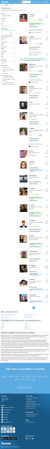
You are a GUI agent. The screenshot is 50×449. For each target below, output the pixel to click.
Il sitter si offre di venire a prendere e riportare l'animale (9, 83)
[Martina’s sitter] (34, 166)
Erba (2, 329)
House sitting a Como (5, 318)
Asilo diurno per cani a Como (31, 314)
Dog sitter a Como (28, 315)
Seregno (3, 323)
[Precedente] (31, 307)
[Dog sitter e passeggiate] (34, 105)
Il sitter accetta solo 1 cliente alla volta (9, 80)
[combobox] (9, 16)
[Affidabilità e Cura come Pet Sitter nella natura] (34, 73)
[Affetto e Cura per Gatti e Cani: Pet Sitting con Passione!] (34, 241)
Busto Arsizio (27, 326)
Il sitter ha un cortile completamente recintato (8, 76)
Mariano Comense (28, 329)
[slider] (1, 30)
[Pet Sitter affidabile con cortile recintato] (34, 92)
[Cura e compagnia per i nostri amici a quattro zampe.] (34, 118)
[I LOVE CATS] (34, 23)
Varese (26, 324)
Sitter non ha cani (6, 67)
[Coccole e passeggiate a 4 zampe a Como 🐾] (34, 137)
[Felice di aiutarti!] (34, 270)
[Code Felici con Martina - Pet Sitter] (34, 46)
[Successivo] (36, 307)
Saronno (2, 324)
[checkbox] (1, 67)
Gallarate (26, 327)
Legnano (3, 326)
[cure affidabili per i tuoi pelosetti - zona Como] (34, 210)
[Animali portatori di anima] (34, 154)
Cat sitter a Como (4, 317)
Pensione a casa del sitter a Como (8, 314)
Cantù (2, 327)
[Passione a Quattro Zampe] (34, 298)
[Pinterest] (32, 438)
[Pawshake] (5, 2)
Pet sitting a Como (28, 317)
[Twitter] (29, 438)
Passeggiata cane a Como (6, 315)
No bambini (5, 73)
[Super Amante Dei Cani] (34, 180)
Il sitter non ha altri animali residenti (8, 70)
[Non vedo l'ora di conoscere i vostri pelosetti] (34, 285)
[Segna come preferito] (47, 32)
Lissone (26, 323)
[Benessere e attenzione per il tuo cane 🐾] (34, 194)
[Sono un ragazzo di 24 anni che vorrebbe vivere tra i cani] (34, 256)
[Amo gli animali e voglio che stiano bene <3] (34, 226)
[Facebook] (26, 438)
